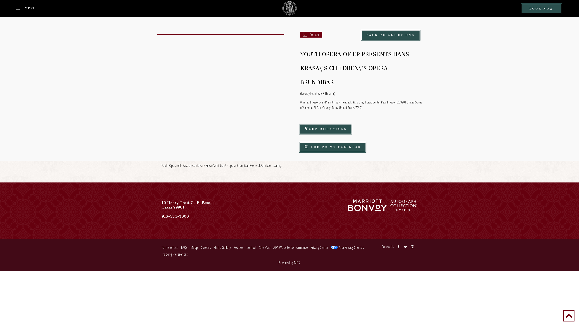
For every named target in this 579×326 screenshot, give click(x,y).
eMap (194, 247)
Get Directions (328, 128)
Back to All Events (390, 34)
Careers (206, 247)
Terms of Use (170, 247)
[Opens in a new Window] (367, 209)
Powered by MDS (289, 262)
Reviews (239, 247)
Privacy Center (319, 247)
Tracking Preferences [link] (175, 254)
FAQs (184, 247)
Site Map (265, 247)
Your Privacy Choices (351, 247)
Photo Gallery (222, 247)
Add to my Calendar (335, 146)
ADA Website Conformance (290, 247)
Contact (251, 247)
